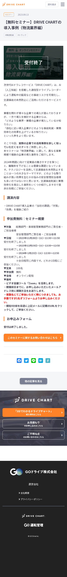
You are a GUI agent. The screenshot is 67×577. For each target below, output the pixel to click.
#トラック (22, 35)
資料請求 (52, 4)
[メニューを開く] (63, 4)
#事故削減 (9, 35)
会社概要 (25, 493)
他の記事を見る (33, 381)
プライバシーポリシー (31, 499)
